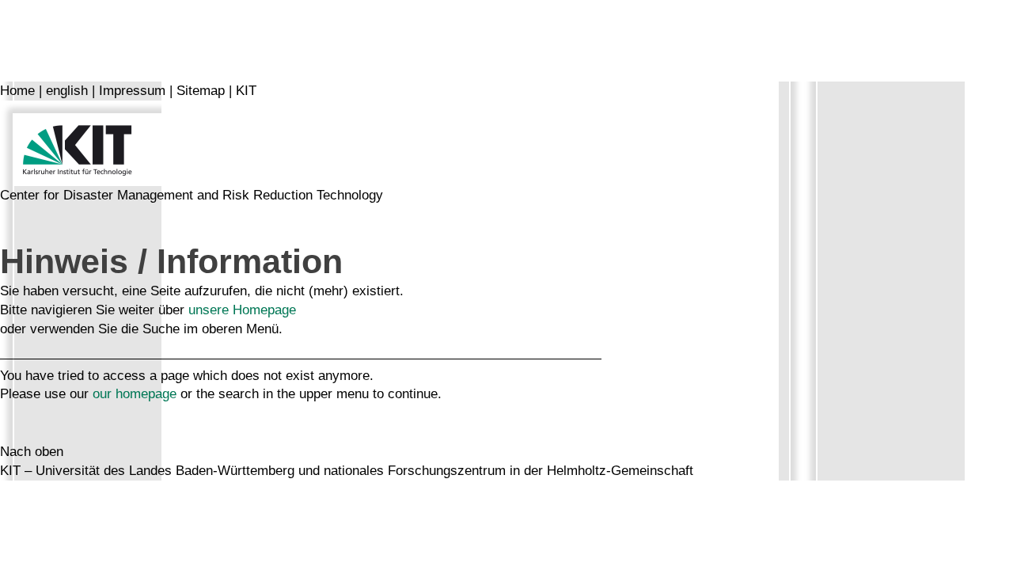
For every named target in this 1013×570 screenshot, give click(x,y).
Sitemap (200, 90)
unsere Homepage (242, 309)
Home (17, 90)
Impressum (132, 90)
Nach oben (31, 451)
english (67, 90)
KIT (246, 90)
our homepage (134, 393)
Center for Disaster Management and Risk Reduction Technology (191, 195)
